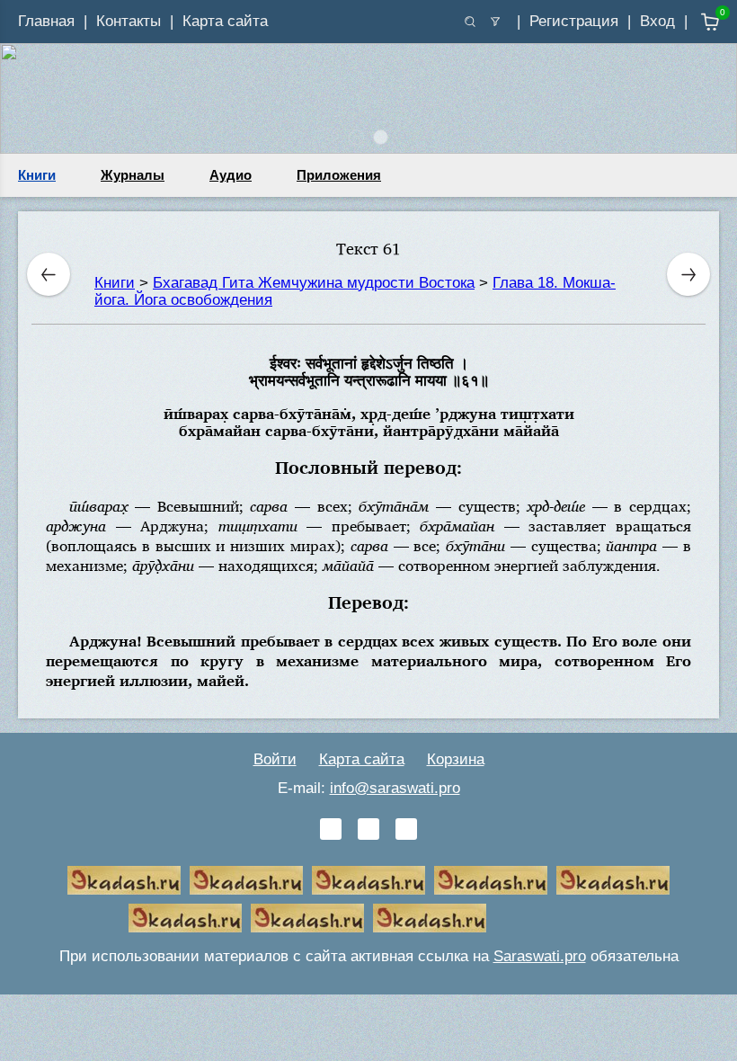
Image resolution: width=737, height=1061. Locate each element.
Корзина (455, 759)
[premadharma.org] (429, 918)
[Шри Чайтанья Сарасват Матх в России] (307, 918)
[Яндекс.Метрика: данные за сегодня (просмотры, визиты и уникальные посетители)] (551, 918)
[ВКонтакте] (331, 829)
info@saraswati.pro (395, 788)
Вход (657, 21)
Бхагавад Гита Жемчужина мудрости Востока (314, 282)
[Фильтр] (495, 21)
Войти (275, 759)
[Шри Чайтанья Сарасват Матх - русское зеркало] (490, 880)
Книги (37, 175)
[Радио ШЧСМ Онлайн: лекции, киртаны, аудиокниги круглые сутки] (613, 880)
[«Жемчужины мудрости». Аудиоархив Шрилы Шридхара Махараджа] (185, 918)
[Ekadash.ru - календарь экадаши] (368, 880)
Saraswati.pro (539, 956)
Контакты (128, 21)
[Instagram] (406, 829)
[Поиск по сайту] (470, 21)
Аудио (230, 175)
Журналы (132, 175)
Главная (46, 21)
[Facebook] (368, 829)
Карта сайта (225, 21)
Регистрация (573, 21)
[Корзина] (697, 22)
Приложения (339, 175)
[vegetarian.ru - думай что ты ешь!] (246, 880)
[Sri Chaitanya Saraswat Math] (124, 880)
